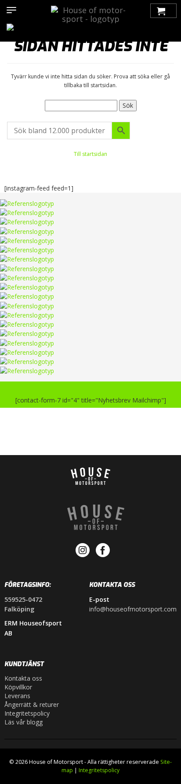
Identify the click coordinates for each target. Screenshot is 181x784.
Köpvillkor (18, 687)
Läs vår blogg (23, 722)
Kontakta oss (23, 678)
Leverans (17, 696)
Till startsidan (90, 154)
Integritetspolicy (27, 713)
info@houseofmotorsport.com (133, 609)
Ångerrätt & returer (31, 704)
